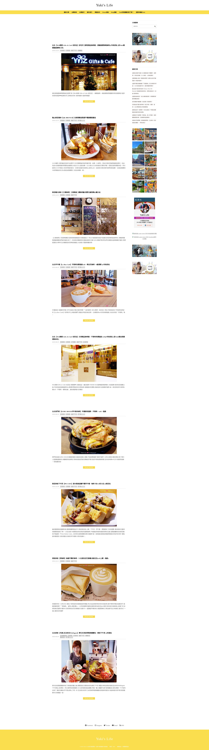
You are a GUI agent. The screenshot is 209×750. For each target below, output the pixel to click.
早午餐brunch (81, 120)
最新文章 (66, 12)
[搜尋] (155, 26)
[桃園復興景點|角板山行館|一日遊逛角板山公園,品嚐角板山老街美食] (138, 147)
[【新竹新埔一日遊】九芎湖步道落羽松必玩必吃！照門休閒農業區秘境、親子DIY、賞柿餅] (151, 160)
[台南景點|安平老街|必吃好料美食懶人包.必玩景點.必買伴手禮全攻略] (151, 186)
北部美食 (62, 50)
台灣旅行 (82, 12)
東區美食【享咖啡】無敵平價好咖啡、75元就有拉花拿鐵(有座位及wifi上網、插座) (80, 558)
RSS (122, 725)
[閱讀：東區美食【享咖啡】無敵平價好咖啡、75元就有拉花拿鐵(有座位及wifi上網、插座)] (89, 600)
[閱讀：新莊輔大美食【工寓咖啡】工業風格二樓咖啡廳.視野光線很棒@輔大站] (89, 234)
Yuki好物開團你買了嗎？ (126, 12)
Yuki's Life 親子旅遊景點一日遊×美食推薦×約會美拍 (95, 746)
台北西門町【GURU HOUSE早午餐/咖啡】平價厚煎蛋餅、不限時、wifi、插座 (79, 411)
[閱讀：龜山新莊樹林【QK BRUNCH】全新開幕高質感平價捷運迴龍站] (89, 160)
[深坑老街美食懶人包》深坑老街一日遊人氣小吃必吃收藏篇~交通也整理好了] (138, 134)
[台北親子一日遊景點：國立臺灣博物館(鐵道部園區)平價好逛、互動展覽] (151, 134)
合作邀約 (73, 342)
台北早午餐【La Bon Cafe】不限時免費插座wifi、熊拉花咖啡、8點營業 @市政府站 (81, 264)
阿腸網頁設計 (126, 746)
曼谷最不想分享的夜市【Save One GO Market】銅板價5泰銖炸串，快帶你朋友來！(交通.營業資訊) (144, 91)
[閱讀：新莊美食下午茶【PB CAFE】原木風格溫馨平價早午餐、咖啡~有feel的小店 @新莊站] (89, 526)
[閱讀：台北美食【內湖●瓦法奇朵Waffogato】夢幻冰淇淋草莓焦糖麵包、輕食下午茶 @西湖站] (89, 682)
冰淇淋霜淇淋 (63, 635)
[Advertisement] (89, 30)
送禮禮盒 (80, 50)
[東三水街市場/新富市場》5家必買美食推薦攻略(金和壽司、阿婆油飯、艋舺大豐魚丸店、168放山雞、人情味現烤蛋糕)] (138, 160)
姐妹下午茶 (74, 50)
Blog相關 (114, 12)
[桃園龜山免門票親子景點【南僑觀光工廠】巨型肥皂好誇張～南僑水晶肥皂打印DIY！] (151, 147)
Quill (114, 746)
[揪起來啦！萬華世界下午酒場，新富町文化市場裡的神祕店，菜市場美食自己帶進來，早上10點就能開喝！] (151, 173)
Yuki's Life (104, 5)
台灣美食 (74, 12)
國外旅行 (89, 12)
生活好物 (85, 342)
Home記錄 (105, 12)
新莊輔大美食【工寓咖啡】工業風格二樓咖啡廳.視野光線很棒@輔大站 (76, 192)
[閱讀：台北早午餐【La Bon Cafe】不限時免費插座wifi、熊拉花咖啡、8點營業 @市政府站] (89, 306)
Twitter (108, 725)
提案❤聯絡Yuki (140, 12)
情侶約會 (62, 637)
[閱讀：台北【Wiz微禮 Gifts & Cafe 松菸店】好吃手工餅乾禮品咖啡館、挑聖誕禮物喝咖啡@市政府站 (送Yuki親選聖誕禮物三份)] (89, 90)
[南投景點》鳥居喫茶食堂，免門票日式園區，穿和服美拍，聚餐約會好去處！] (138, 186)
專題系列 (97, 12)
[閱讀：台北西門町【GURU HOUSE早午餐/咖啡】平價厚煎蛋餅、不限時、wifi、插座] (89, 453)
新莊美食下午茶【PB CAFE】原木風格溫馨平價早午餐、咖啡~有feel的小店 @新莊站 (81, 484)
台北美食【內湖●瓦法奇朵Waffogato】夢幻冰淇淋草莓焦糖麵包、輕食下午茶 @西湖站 (82, 633)
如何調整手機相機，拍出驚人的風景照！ (142, 101)
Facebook (90, 725)
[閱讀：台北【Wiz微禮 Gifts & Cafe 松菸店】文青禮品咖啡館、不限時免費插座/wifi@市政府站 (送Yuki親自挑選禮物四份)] (89, 381)
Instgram (99, 725)
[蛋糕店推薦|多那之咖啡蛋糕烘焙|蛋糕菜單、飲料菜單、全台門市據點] (138, 173)
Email (116, 725)
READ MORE (89, 101)
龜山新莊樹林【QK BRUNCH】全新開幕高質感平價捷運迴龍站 (74, 118)
